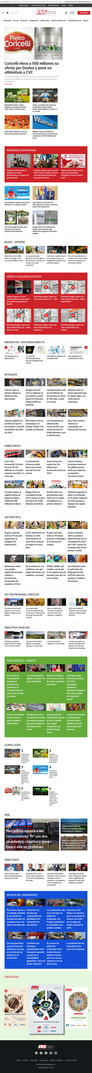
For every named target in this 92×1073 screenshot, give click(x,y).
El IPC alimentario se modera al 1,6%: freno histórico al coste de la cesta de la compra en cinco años (35, 540)
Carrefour (55, 2)
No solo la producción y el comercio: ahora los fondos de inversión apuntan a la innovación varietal (77, 259)
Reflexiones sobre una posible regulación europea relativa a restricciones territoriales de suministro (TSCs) (13, 575)
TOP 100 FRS (26, 2)
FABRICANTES (45, 21)
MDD (7, 814)
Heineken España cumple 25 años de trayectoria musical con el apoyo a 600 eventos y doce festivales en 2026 (53, 798)
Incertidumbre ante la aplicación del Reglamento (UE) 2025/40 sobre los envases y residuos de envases (77, 573)
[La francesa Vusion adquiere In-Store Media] (56, 635)
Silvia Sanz (8, 84)
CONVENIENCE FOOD (74, 21)
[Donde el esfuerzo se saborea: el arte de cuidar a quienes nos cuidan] (56, 668)
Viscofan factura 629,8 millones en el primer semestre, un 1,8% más (34, 643)
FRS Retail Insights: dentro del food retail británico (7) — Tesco (45, 297)
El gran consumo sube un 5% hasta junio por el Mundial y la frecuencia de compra (56, 538)
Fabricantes (13, 446)
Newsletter (84, 13)
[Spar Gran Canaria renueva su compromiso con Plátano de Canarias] (77, 413)
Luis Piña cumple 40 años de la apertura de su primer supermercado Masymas (16, 229)
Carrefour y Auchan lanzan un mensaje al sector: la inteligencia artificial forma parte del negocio (56, 259)
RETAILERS (24, 21)
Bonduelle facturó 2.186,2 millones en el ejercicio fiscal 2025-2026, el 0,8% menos (15, 107)
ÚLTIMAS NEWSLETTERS (38, 5)
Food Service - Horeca (21, 660)
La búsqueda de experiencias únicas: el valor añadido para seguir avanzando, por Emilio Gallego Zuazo (56, 723)
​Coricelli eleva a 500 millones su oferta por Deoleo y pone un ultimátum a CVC (32, 67)
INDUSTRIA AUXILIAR (17, 627)
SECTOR (16, 21)
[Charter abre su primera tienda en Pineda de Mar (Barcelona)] (14, 382)
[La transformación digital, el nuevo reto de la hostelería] (36, 668)
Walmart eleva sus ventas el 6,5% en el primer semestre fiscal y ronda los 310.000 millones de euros (45, 135)
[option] (14, 254)
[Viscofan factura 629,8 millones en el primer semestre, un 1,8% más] (35, 635)
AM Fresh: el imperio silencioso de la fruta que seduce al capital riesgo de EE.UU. (77, 611)
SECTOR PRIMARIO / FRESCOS (22, 594)
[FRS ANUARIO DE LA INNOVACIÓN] (14, 350)
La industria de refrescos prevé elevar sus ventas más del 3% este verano (34, 467)
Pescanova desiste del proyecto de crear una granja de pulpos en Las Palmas (13, 611)
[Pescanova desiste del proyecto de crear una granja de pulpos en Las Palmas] (14, 602)
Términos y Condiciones (56, 1060)
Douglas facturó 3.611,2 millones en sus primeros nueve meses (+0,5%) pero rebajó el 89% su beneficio (34, 397)
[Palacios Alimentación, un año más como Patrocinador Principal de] (73, 161)
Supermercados (41, 2)
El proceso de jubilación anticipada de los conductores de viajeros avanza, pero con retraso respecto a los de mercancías (54, 953)
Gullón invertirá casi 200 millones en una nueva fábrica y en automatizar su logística (73, 828)
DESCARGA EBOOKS (53, 5)
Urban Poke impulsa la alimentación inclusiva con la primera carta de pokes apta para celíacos (76, 722)
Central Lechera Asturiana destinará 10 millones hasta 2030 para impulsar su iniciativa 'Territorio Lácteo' (77, 468)
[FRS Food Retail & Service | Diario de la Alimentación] (46, 13)
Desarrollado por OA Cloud (46, 1067)
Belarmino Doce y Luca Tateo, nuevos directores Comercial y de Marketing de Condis (35, 877)
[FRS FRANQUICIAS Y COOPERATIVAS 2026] (77, 350)
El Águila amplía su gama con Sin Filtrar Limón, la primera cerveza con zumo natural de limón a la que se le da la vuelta (46, 174)
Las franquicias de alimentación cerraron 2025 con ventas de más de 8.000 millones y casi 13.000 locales (56, 428)
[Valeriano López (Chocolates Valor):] (76, 668)
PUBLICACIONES (12, 976)
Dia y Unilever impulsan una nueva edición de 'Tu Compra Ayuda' (17, 203)
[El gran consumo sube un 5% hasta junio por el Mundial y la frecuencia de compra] (56, 525)
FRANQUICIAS (34, 21)
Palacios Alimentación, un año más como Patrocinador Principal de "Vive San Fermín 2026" (72, 174)
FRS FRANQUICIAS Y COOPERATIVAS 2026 (75, 357)
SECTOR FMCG (13, 517)
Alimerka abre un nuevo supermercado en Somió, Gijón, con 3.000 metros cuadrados (77, 396)
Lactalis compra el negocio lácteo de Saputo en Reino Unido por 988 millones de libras (13, 498)
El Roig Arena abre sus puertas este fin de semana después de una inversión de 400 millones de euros (36, 722)
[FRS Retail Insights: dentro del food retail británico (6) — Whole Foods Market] (73, 287)
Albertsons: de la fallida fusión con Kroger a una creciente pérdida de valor (14, 258)
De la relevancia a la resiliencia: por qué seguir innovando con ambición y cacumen (35, 570)
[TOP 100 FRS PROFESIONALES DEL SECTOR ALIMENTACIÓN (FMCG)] (35, 350)
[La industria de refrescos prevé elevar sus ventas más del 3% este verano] (35, 454)
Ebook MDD (33, 2)
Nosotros (25, 1060)
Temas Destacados (6, 2)
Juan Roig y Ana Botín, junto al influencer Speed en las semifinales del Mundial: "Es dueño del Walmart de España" (77, 878)
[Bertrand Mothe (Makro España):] (56, 867)
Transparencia (43, 1060)
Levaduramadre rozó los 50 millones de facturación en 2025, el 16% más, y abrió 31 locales (56, 396)
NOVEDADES (8, 21)
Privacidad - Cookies (71, 1060)
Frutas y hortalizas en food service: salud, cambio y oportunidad (15, 719)
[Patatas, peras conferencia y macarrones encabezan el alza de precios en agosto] (12, 753)
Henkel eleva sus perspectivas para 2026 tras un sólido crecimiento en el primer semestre (55, 498)
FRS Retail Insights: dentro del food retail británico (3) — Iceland (72, 327)
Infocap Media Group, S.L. (48, 1064)
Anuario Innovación (17, 2)
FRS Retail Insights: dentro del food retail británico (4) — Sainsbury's (45, 327)
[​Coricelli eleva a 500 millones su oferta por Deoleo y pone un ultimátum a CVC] (34, 43)
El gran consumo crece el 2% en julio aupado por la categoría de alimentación (13, 538)
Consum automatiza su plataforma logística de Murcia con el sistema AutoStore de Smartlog (77, 644)
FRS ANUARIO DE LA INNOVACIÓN (11, 357)
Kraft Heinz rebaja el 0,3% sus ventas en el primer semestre (16, 133)
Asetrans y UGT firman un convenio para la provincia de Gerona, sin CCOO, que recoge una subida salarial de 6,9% (76, 919)
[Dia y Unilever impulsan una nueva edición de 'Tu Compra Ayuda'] (17, 193)
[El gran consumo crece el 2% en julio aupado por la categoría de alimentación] (14, 525)
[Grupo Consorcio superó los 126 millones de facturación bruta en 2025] (56, 454)
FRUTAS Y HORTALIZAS (58, 21)
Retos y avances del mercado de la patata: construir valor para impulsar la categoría (55, 611)
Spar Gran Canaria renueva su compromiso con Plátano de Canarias (77, 425)
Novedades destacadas (21, 150)
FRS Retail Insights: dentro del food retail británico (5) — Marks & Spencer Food (19, 327)
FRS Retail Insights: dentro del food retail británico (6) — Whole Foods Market (73, 299)
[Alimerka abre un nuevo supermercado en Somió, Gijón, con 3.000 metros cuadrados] (77, 382)
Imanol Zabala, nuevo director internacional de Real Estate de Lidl (13, 876)
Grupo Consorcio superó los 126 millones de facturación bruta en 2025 (56, 467)
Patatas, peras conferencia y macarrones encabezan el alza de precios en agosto (25, 758)
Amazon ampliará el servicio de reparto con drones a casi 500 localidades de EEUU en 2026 (14, 426)
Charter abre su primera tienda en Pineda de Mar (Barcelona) (13, 394)
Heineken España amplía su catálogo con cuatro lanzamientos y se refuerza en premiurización (18, 174)
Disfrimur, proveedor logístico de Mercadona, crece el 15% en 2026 (13, 643)
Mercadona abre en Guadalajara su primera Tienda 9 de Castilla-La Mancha (35, 425)
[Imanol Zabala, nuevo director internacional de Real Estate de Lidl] (14, 867)
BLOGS (64, 5)
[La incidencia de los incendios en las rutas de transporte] (76, 935)
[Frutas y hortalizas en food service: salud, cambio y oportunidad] (16, 707)
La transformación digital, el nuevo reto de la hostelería (36, 678)
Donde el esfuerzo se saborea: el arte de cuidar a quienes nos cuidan (55, 680)
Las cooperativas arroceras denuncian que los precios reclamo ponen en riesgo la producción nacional (35, 612)
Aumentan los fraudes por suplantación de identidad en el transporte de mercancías (34, 917)
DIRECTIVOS (12, 859)
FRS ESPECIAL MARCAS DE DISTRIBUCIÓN (56, 357)
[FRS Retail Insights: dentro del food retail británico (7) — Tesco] (46, 287)
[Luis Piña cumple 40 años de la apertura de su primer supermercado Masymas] (17, 218)
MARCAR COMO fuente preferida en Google (78, 2)
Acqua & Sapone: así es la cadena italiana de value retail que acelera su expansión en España (18, 300)
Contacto (18, 1060)
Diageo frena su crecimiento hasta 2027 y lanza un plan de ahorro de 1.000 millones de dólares (35, 498)
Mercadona (49, 2)
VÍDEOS (71, 5)
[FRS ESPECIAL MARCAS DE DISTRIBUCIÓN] (56, 350)
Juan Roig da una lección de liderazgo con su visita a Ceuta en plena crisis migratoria (45, 204)
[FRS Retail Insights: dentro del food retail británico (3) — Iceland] (73, 315)
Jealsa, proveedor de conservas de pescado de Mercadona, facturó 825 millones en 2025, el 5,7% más (45, 108)
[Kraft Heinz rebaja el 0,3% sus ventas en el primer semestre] (17, 122)
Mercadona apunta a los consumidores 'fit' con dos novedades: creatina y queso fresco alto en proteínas (28, 838)
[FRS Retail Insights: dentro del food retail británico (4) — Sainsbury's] (46, 315)
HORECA (85, 21)
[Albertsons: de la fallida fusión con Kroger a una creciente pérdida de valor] (14, 249)
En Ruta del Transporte (22, 895)
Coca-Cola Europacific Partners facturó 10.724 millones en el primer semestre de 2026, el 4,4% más (14, 468)
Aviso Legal (33, 1060)
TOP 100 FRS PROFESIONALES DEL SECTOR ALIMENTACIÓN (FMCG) (34, 359)
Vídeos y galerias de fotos (24, 276)
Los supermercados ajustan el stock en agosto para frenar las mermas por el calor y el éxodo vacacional (35, 260)
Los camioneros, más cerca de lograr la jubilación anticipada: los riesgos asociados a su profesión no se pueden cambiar (56, 919)
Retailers (11, 374)
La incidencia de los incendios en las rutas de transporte (76, 946)
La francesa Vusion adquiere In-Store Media (55, 642)
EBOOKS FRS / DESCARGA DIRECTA (24, 342)
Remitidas (61, 2)
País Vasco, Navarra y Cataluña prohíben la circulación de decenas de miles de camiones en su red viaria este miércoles (16, 917)
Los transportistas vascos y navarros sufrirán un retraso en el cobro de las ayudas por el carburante (15, 950)
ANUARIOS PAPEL (24, 5)
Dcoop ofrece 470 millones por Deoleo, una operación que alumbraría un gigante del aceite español (45, 230)
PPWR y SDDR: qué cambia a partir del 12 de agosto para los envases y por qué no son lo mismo (56, 572)
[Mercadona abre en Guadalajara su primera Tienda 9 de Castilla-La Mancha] (35, 413)
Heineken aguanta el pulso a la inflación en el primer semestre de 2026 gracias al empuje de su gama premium (77, 499)
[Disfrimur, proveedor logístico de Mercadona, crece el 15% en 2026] (14, 635)
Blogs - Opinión (15, 242)
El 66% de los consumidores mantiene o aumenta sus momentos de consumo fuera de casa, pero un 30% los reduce (15, 686)
